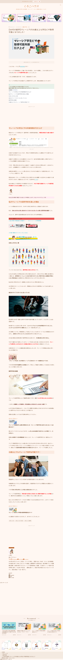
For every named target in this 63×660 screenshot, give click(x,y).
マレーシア (5, 653)
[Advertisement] (31, 117)
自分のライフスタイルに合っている (18, 98)
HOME (3, 652)
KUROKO (22, 66)
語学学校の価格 (13, 100)
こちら (36, 179)
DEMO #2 (36, 1)
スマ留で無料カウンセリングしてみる (18, 232)
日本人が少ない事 (13, 96)
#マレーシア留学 (28, 520)
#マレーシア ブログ (19, 520)
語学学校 (5, 655)
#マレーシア (11, 520)
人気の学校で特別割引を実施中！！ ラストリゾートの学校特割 (25, 220)
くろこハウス (31, 6)
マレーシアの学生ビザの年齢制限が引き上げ (20, 92)
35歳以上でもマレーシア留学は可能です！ (19, 102)
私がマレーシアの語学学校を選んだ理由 (19, 94)
